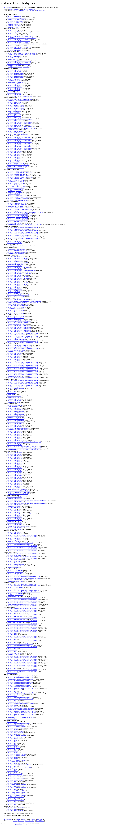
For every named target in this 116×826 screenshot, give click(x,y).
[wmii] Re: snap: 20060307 (14, 540)
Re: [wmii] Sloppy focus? (14, 93)
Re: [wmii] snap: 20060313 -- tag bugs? (18, 258)
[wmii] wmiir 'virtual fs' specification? (17, 494)
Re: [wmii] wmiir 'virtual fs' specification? (18, 491)
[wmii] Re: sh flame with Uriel (15, 797)
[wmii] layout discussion (14, 596)
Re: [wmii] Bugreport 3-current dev (16, 195)
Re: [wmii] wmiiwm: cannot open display (18, 428)
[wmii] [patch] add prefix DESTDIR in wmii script (21, 54)
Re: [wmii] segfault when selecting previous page (20, 703)
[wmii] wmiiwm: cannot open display (17, 429)
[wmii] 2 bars (11, 57)
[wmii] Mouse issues (13, 567)
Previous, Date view (18, 10)
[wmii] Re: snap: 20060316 (14, 289)
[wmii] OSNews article (13, 308)
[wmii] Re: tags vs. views (14, 24)
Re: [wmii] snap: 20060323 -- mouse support (19, 119)
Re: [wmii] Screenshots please (15, 616)
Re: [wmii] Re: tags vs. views (15, 21)
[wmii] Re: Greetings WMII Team (16, 498)
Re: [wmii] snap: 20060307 (14, 497)
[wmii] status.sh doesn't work (15, 581)
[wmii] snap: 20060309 (13, 487)
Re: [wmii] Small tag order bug (15, 73)
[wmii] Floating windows (14, 191)
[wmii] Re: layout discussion (15, 595)
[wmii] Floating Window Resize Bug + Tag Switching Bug (23, 302)
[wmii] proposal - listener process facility (18, 526)
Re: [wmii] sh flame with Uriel (15, 694)
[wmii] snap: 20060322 (13, 194)
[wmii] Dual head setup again (15, 82)
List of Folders (40, 10)
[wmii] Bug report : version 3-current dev (18, 246)
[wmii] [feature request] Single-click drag (18, 67)
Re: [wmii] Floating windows (15, 185)
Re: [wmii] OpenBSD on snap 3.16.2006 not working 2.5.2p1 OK (25, 212)
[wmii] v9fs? (10, 521)
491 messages (8, 7)
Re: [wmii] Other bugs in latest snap (17, 221)
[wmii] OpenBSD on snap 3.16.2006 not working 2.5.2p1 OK (24, 224)
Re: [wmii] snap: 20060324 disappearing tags (19, 96)
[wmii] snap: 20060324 (13, 113)
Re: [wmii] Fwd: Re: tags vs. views (16, 18)
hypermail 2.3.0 (18, 824)
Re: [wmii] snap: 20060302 (14, 653)
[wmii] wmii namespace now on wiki (17, 489)
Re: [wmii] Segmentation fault (15, 105)
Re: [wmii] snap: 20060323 (14, 151)
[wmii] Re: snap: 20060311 (14, 399)
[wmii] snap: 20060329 (13, 65)
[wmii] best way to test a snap (15, 351)
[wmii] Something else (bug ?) (15, 181)
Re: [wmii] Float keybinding (15, 131)
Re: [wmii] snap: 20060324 (14, 94)
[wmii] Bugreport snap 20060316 (16, 249)
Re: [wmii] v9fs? (11, 509)
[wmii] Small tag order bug (14, 80)
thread (10, 9)
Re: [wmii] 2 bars (12, 30)
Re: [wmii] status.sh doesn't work (16, 573)
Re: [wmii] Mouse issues (14, 555)
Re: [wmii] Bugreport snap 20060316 (17, 198)
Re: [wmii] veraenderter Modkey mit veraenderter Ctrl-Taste (23, 576)
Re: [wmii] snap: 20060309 (14, 423)
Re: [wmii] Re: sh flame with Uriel (16, 726)
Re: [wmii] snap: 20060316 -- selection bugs (19, 273)
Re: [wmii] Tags (11, 391)
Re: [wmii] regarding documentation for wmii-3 (20, 543)
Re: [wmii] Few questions (14, 396)
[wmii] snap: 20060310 (13, 417)
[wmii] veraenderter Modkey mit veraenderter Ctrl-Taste (22, 604)
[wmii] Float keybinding (13, 132)
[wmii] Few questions (13, 397)
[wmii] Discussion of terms (14, 192)
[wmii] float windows (13, 59)
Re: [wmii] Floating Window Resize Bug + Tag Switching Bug (24, 301)
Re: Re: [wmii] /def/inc (13, 748)
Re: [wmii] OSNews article (14, 261)
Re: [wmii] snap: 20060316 (14, 223)
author (16, 9)
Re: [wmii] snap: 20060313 (14, 353)
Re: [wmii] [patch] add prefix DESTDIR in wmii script (22, 44)
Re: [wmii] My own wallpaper (15, 296)
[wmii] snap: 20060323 (13, 162)
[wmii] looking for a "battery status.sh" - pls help (20, 717)
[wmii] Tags (10, 394)
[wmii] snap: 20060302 (13, 654)
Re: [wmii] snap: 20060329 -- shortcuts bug (19, 31)
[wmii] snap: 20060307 (13, 541)
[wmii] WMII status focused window (17, 166)
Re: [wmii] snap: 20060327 (14, 70)
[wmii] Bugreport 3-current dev (15, 206)
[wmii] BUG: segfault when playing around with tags (21, 38)
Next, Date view (29, 10)
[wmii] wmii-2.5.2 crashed (14, 774)
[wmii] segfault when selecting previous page (19, 709)
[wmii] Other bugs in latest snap (16, 253)
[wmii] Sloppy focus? (13, 129)
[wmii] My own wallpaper (14, 319)
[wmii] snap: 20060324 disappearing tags (18, 100)
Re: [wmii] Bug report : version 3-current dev (19, 172)
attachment (32, 9)
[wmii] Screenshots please (14, 622)
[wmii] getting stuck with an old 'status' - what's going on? (23, 449)
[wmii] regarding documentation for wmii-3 (19, 768)
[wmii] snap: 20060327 (13, 90)
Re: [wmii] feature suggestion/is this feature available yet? (22, 227)
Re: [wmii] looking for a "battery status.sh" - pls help (21, 688)
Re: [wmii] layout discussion (15, 570)
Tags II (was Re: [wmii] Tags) (15, 304)
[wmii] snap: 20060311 (13, 402)
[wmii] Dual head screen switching (16, 324)
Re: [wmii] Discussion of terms (15, 163)
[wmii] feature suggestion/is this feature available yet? (21, 386)
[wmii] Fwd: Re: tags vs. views (15, 19)
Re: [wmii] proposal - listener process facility (19, 514)
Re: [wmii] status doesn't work (15, 388)
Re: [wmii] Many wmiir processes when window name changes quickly (26, 500)
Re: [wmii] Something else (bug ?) (16, 174)
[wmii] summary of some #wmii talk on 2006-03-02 (21, 679)
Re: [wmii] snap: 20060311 (14, 400)
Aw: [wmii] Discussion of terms (16, 186)
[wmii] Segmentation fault (14, 111)
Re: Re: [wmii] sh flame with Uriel (16, 784)
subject (25, 9)
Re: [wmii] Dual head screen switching (17, 305)
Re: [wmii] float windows (14, 16)
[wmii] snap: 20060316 (13, 292)
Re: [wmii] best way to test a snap (16, 334)
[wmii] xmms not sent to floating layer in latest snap (21, 128)
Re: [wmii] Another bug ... (14, 405)
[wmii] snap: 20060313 (13, 376)
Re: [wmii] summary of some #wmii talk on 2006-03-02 (22, 535)
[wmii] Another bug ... (13, 406)
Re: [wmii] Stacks (12, 613)
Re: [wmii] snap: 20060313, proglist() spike (19, 321)
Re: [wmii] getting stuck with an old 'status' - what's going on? (24, 442)
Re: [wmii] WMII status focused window (18, 134)
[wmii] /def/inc (11, 777)
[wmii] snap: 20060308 (13, 506)
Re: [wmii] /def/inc (12, 729)
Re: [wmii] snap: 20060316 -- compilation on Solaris (21, 270)
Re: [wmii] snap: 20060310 (14, 408)
